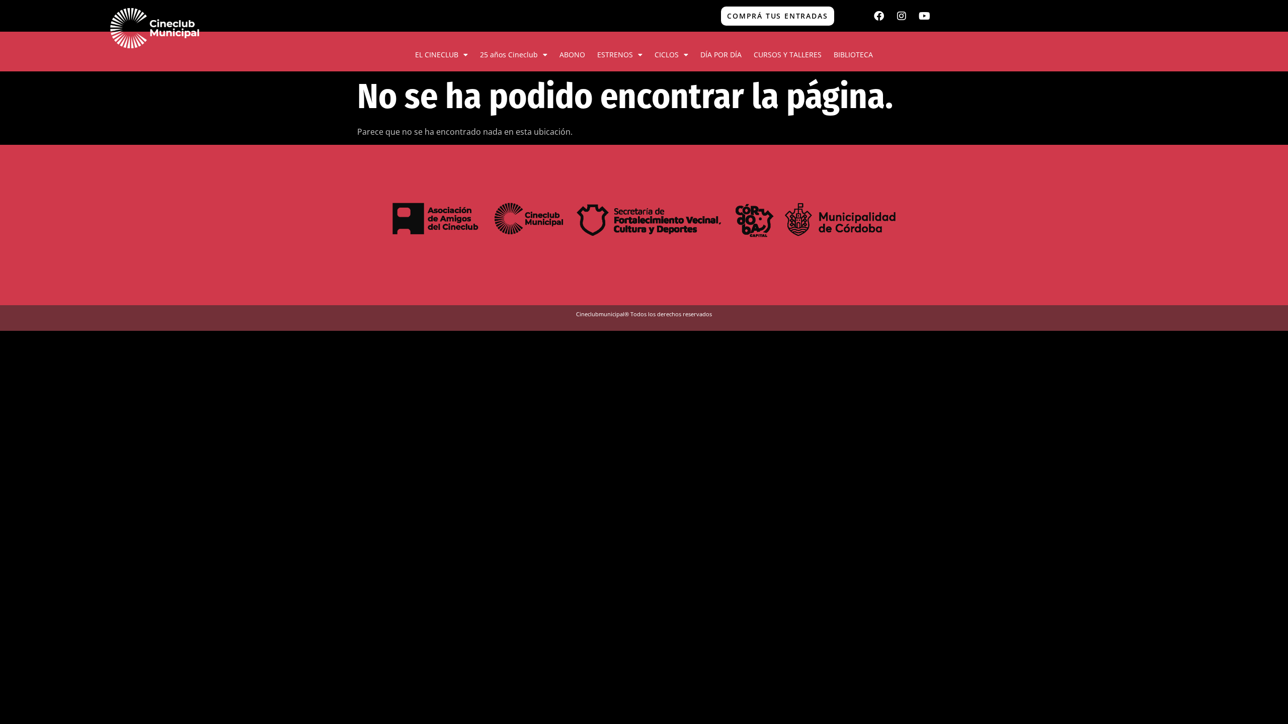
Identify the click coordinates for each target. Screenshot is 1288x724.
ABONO (572, 54)
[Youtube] (924, 16)
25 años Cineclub (509, 54)
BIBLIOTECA (853, 54)
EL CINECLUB (436, 54)
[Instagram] (902, 16)
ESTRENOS (615, 54)
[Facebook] (879, 16)
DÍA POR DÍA (721, 54)
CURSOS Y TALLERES (788, 54)
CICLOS (667, 54)
